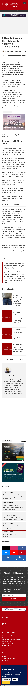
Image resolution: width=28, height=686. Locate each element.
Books (4, 625)
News (4, 621)
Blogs (4, 623)
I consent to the (12, 590)
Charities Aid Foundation (13, 55)
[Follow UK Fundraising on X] (6, 548)
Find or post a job (7, 643)
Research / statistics (14, 57)
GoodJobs (18, 393)
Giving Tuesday (22, 55)
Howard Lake (9, 51)
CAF (21, 257)
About (4, 656)
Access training (6, 641)
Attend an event (7, 645)
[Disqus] (14, 418)
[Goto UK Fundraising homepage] (13, 4)
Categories (13, 10)
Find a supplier (6, 638)
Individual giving (5, 57)
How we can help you (8, 636)
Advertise (23, 441)
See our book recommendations (11, 639)
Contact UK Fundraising (9, 658)
